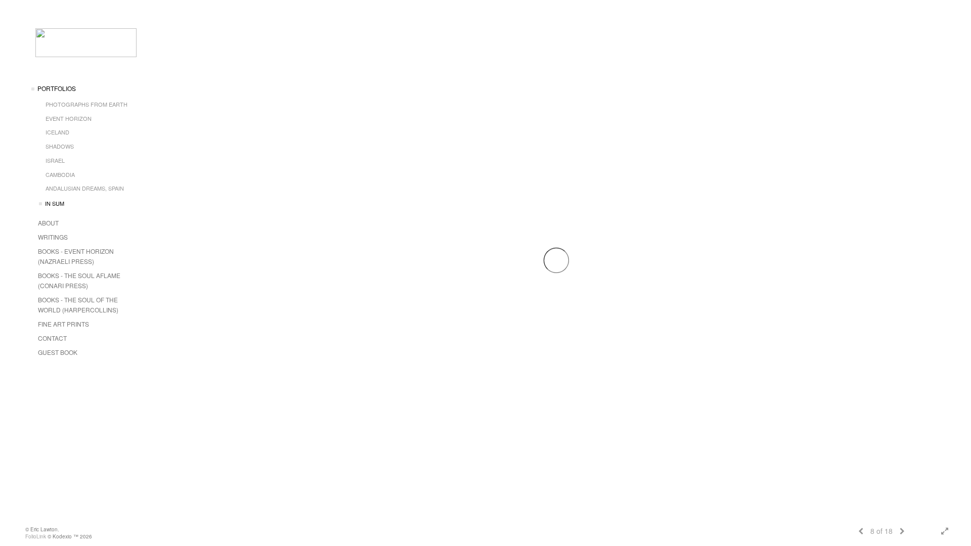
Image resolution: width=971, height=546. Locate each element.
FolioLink (35, 536)
